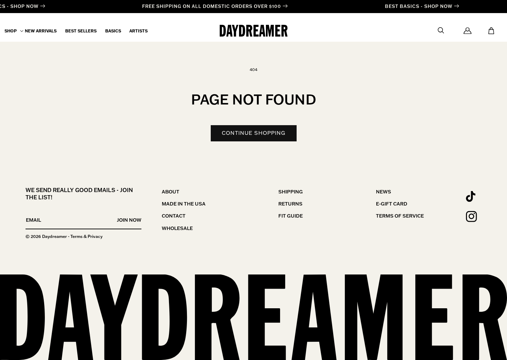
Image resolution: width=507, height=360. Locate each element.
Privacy (95, 236)
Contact (174, 216)
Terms (76, 236)
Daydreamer (54, 236)
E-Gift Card (391, 204)
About (170, 192)
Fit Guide (290, 216)
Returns (290, 204)
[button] (10, 31)
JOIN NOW (129, 220)
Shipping (290, 192)
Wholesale (177, 228)
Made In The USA (184, 204)
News (383, 192)
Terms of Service (400, 216)
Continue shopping (254, 133)
